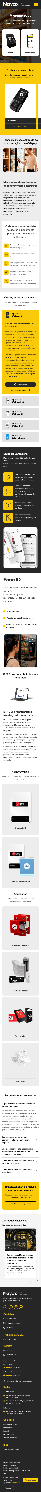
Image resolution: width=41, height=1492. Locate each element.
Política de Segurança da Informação (16, 1471)
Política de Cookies (10, 1465)
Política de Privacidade (11, 1462)
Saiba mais (16, 1483)
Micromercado (8, 1434)
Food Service (8, 1428)
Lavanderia (7, 1431)
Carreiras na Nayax (10, 1339)
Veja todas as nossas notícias (14, 1225)
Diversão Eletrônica (10, 1424)
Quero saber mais (20, 126)
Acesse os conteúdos (11, 1449)
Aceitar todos (30, 1480)
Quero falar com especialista (20, 1204)
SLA (4, 1473)
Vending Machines (10, 1437)
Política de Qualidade (11, 1468)
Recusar (8, 1488)
